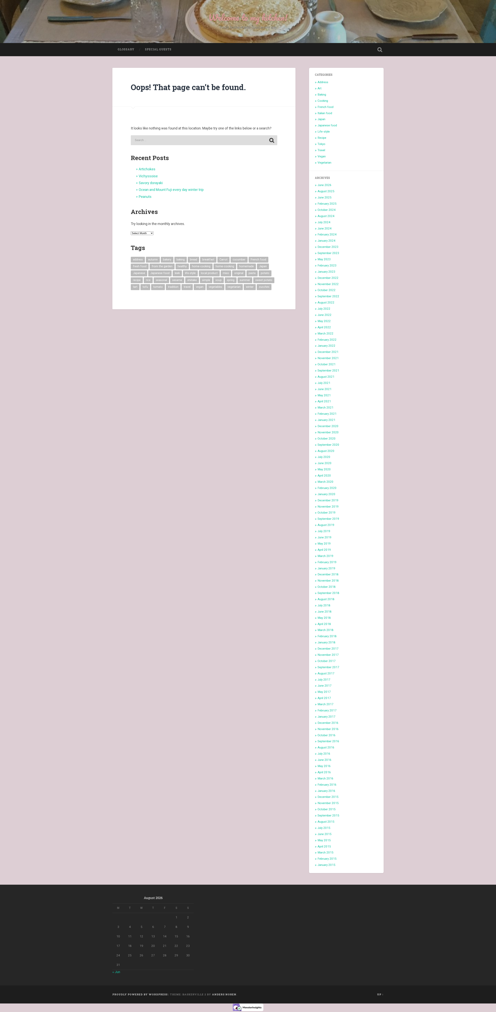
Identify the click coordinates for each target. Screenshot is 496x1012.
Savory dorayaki (151, 183)
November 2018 (328, 580)
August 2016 (326, 747)
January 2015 (326, 865)
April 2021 (324, 401)
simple (206, 280)
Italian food (325, 113)
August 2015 (326, 821)
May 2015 (324, 840)
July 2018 (324, 605)
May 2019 (324, 543)
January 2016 (326, 791)
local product (209, 273)
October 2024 (327, 210)
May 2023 (324, 259)
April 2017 (324, 698)
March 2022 (325, 333)
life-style (190, 273)
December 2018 (328, 574)
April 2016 (324, 772)
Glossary (126, 49)
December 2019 (328, 500)
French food (258, 259)
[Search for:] (204, 140)
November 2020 (328, 432)
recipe (137, 280)
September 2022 (328, 296)
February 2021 (327, 413)
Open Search (380, 49)
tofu (145, 287)
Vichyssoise (148, 176)
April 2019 (324, 550)
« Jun (116, 972)
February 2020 (327, 488)
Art (319, 88)
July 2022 (324, 308)
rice (148, 280)
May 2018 (324, 618)
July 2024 (324, 222)
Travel (321, 150)
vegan (199, 287)
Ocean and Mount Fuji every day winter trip (171, 190)
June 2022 (325, 315)
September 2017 (328, 667)
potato (265, 273)
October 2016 (327, 735)
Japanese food (160, 273)
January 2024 (326, 240)
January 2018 (326, 642)
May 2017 (324, 692)
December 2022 (328, 278)
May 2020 (324, 469)
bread (193, 259)
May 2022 (324, 321)
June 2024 (325, 228)
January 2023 (326, 271)
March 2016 (325, 778)
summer (245, 280)
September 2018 (328, 593)
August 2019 (326, 525)
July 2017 (324, 679)
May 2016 (324, 766)
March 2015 (325, 852)
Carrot (223, 259)
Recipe (322, 138)
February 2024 (327, 234)
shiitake (192, 280)
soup (218, 280)
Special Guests (158, 49)
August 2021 (326, 376)
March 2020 (325, 482)
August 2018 (326, 599)
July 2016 (324, 753)
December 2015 (328, 797)
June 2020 (325, 463)
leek (177, 273)
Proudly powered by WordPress (140, 994)
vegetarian (234, 287)
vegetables (215, 287)
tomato (158, 287)
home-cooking (201, 266)
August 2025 (326, 191)
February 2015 (327, 858)
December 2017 (328, 648)
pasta (252, 273)
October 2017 (327, 661)
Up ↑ (380, 994)
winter (250, 287)
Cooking (323, 101)
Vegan (322, 156)
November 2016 (328, 729)
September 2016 (328, 741)
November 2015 (328, 803)
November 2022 (328, 284)
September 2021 (328, 370)
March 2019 (325, 556)
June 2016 (325, 760)
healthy (182, 266)
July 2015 (324, 828)
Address (323, 82)
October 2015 (327, 809)
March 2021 (325, 407)
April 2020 (324, 475)
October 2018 (327, 587)
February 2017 (327, 710)
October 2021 (327, 364)
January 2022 (326, 345)
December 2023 (328, 247)
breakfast (208, 259)
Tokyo (321, 144)
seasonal (161, 280)
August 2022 (326, 302)
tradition (173, 287)
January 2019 (326, 568)
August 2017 (326, 673)
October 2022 (327, 290)
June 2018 (325, 611)
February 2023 (327, 265)
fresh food (139, 266)
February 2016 (327, 784)
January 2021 (326, 420)
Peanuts (145, 197)
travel (187, 287)
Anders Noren (224, 994)
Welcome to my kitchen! (248, 17)
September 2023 (328, 253)
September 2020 (328, 445)
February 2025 (327, 203)
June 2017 (325, 685)
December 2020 (328, 426)
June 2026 (325, 185)
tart (135, 287)
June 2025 (325, 197)
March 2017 (325, 704)
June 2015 (325, 834)
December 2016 (328, 723)
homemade (246, 266)
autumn (153, 259)
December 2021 (328, 352)
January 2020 (326, 494)
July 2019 (324, 531)
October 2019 (327, 512)
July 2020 (324, 457)
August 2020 (326, 451)
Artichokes (147, 169)
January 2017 (326, 716)
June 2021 (325, 389)
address (138, 259)
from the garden (162, 266)
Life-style (324, 131)
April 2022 (324, 327)
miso (226, 273)
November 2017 (328, 655)
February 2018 (327, 636)
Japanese (139, 273)
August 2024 (326, 216)
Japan (263, 266)
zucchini (264, 287)
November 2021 (328, 358)
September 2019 (328, 519)
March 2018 (325, 630)
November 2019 (328, 506)
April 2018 (324, 624)
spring (230, 280)
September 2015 (328, 815)
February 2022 (327, 339)
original (238, 273)
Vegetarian (324, 162)
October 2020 (327, 438)
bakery (167, 259)
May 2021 (324, 395)
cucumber (239, 259)
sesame (177, 280)
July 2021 (324, 383)
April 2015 (324, 846)
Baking (322, 94)
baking (181, 259)
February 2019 (327, 562)
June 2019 (325, 537)
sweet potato (263, 280)
